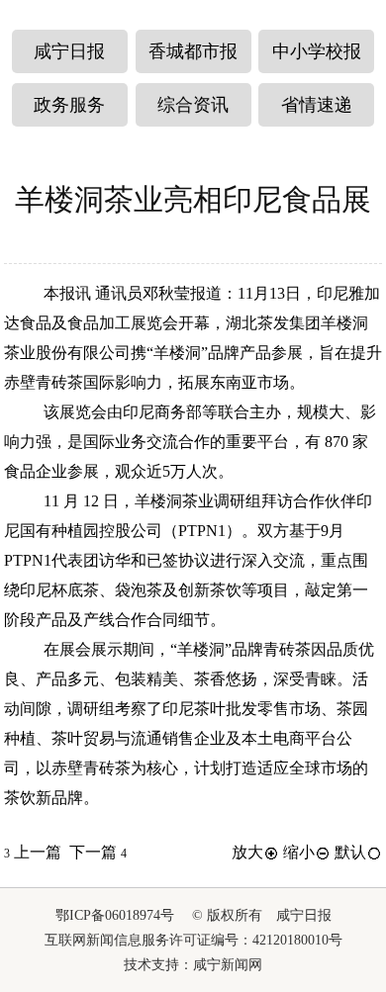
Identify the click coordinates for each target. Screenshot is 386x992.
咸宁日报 (69, 51)
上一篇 (32, 852)
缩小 (299, 852)
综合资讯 (193, 105)
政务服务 (69, 105)
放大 (247, 852)
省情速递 (316, 105)
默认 (350, 852)
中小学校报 (316, 51)
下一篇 (98, 852)
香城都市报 (193, 51)
